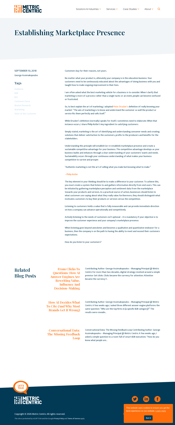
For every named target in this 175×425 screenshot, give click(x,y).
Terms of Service (74, 418)
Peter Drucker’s (120, 107)
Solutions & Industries (87, 9)
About (148, 9)
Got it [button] (148, 418)
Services (110, 9)
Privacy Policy (59, 418)
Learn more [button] (161, 411)
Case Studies (130, 9)
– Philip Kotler (71, 174)
